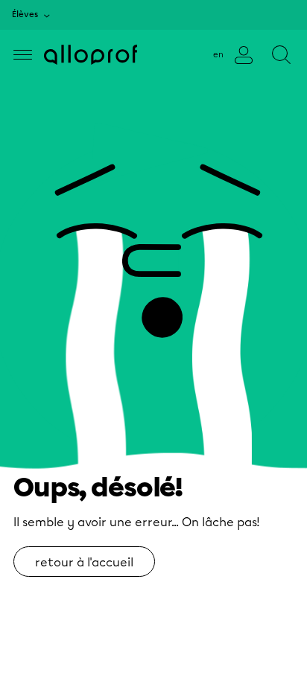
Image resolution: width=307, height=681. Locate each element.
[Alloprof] (90, 54)
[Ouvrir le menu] (22, 54)
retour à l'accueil (84, 562)
